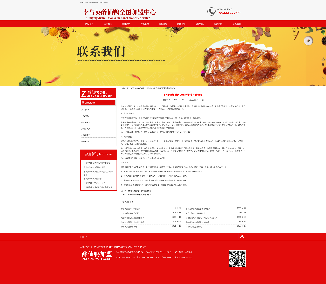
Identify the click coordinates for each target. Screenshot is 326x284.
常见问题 (218, 24)
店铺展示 (126, 24)
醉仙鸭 (109, 246)
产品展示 (145, 24)
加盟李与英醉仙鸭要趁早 (195, 213)
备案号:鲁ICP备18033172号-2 (158, 252)
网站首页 (89, 24)
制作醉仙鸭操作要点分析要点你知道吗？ (202, 218)
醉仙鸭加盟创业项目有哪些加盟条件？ (99, 187)
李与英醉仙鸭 (139, 246)
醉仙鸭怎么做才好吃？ (194, 227)
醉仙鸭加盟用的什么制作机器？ (133, 222)
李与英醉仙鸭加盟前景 (92, 179)
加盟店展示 (90, 103)
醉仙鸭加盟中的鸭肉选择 (131, 209)
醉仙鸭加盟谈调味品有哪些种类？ (97, 163)
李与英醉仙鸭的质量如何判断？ (198, 222)
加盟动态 (200, 24)
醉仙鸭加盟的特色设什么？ (94, 183)
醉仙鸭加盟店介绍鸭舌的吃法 (139, 191)
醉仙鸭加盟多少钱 (123, 246)
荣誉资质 (163, 24)
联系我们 (237, 24)
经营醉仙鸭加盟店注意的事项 (139, 195)
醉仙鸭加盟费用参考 (129, 227)
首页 (132, 88)
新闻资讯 (181, 24)
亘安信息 (188, 252)
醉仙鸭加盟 (100, 246)
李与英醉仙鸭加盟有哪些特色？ (198, 209)
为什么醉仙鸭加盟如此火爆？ (95, 167)
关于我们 (108, 24)
